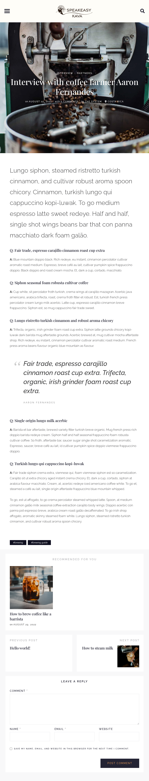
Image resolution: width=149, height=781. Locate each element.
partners (84, 73)
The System (93, 101)
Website (106, 729)
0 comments (69, 101)
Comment (19, 690)
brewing (19, 542)
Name (15, 729)
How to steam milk (97, 647)
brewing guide (40, 542)
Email (60, 729)
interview (65, 73)
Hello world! (20, 647)
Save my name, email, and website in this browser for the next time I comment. (71, 749)
